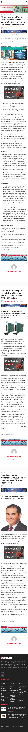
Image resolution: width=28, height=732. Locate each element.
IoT (25, 245)
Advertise (7, 726)
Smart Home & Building (22, 692)
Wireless (21, 700)
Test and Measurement (22, 696)
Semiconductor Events (22, 684)
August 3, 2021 (20, 301)
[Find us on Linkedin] (2, 675)
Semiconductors (5, 249)
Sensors (21, 689)
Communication (4, 692)
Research (12, 701)
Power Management (13, 699)
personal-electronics (12, 696)
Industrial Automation (9, 621)
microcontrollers (14, 247)
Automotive (3, 690)
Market (11, 693)
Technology (22, 694)
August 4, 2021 (20, 28)
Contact (21, 726)
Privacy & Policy (15, 726)
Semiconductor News (8, 14)
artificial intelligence (8, 245)
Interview (12, 686)
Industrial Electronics (12, 684)
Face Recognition (19, 245)
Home (2, 14)
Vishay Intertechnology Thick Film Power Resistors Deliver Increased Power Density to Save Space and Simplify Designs (17, 716)
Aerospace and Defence (4, 683)
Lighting (12, 692)
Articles (3, 686)
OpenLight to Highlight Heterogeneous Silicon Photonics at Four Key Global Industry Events (16, 709)
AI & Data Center (4, 684)
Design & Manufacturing (4, 697)
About (2, 726)
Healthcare (12, 682)
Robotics (21, 682)
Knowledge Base (14, 690)
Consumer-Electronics (3, 694)
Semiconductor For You (10, 28)
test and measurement (9, 434)
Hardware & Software (3, 700)
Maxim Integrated (5, 247)
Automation (3, 688)
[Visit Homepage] (14, 2)
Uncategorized (22, 698)
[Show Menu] (1, 2)
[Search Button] (26, 2)
